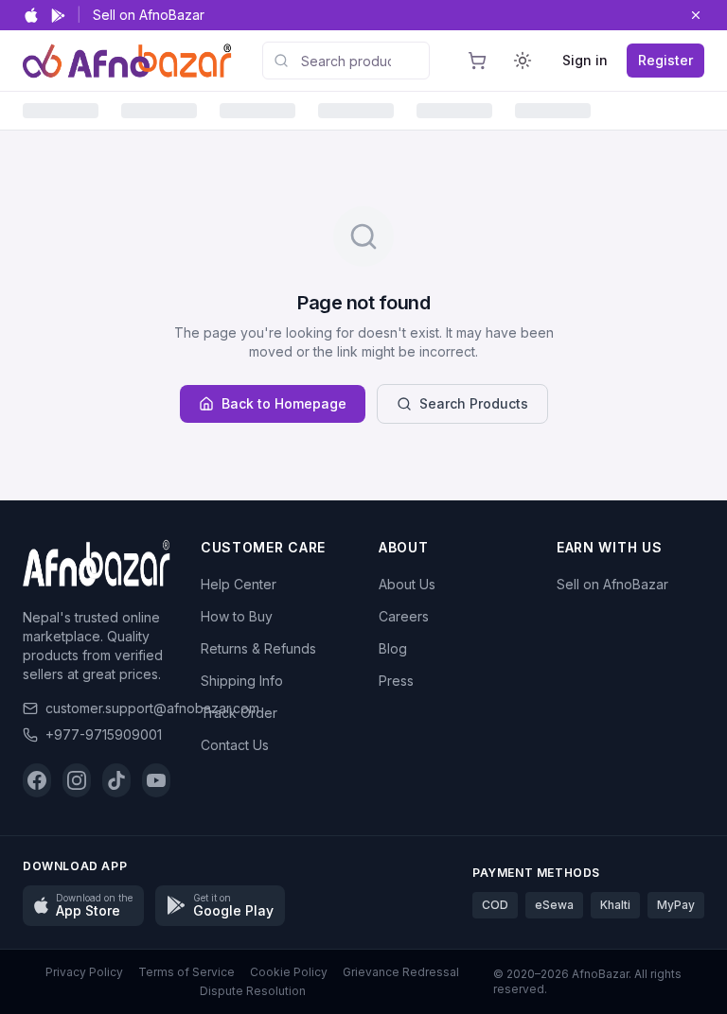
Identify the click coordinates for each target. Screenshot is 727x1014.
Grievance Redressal (401, 972)
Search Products (473, 403)
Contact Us (235, 745)
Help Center (238, 584)
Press (396, 681)
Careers (404, 616)
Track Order (239, 713)
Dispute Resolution (253, 991)
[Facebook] (37, 780)
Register (665, 60)
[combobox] (346, 60)
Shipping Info (242, 681)
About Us (407, 584)
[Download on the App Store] (31, 15)
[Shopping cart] (477, 61)
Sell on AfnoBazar (148, 15)
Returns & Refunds (258, 648)
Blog (393, 648)
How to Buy (237, 616)
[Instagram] (76, 780)
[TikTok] (116, 780)
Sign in (585, 60)
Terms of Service (186, 972)
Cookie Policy (289, 972)
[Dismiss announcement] (695, 15)
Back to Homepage (284, 403)
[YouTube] (156, 780)
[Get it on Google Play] (58, 16)
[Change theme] (522, 61)
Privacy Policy (84, 972)
